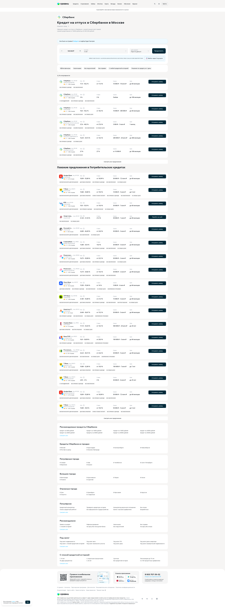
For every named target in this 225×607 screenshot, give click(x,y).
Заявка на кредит (65, 524)
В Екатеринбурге (118, 447)
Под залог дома (118, 543)
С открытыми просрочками (95, 558)
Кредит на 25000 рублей (67, 433)
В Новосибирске (145, 447)
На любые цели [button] (89, 114)
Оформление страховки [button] (114, 289)
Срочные (116, 558)
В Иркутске (143, 492)
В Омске (142, 477)
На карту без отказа (146, 526)
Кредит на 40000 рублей (120, 433)
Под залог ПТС (117, 541)
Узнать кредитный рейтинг (68, 509)
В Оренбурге (90, 492)
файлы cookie (76, 602)
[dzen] (157, 599)
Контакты (67, 587)
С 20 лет (89, 560)
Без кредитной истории (120, 560)
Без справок (144, 524)
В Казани (89, 465)
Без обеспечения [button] (78, 87)
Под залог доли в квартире (148, 541)
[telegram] (142, 599)
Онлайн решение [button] (78, 128)
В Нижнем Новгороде (93, 450)
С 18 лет (62, 558)
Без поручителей (118, 526)
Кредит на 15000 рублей (120, 430)
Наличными (117, 524)
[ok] (152, 599)
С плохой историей (65, 526)
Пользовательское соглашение (105, 587)
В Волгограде (64, 477)
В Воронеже (63, 465)
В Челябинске (117, 462)
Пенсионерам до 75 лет (147, 558)
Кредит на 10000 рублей (94, 430)
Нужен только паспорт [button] (99, 195)
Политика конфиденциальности (125, 587)
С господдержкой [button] (64, 100)
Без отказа (143, 507)
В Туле (62, 492)
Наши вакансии (91, 590)
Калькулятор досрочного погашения (124, 507)
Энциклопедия (61, 590)
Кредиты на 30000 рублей (94, 433)
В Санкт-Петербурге (146, 462)
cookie (13, 601)
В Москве (62, 447)
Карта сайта (70, 590)
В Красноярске (91, 477)
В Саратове (90, 479)
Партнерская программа (78, 587)
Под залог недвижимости (67, 541)
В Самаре (62, 462)
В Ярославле (117, 492)
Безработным (144, 509)
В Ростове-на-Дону (65, 450)
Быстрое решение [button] (122, 302)
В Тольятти (63, 494)
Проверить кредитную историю (96, 507)
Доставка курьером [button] (85, 182)
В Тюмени (63, 479)
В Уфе (88, 462)
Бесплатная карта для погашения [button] (69, 182)
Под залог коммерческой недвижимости (152, 543)
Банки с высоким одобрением (122, 509)
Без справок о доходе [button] (65, 87)
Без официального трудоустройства (97, 509)
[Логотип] (63, 594)
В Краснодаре (91, 447)
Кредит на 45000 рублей (147, 433)
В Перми (116, 477)
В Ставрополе (91, 494)
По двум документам (66, 560)
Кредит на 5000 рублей (67, 430)
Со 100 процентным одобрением (150, 560)
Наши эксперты (80, 590)
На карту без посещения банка (96, 526)
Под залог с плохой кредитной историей (72, 543)
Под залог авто (91, 541)
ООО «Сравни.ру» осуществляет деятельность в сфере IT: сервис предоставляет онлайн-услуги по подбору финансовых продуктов (91, 598)
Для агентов (91, 587)
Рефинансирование (93, 524)
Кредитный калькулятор (67, 507)
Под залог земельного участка (96, 543)
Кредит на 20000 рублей (147, 430)
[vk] (147, 599)
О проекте (60, 587)
